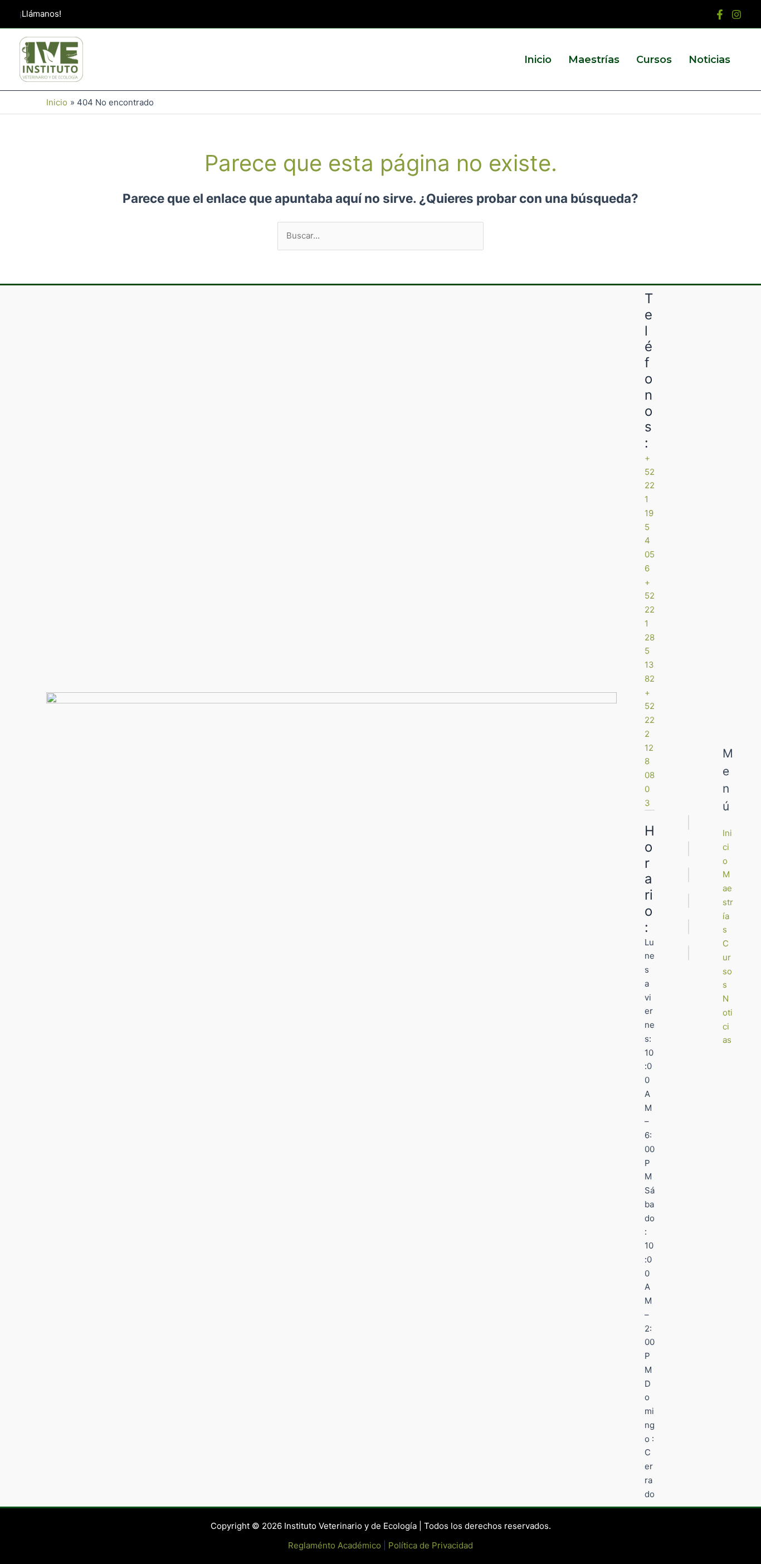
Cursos (654, 60)
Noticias (709, 60)
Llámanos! (41, 13)
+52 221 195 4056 (650, 513)
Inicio (538, 60)
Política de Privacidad (430, 1545)
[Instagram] (736, 14)
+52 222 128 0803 (650, 747)
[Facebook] (720, 14)
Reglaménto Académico (334, 1545)
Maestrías (593, 60)
